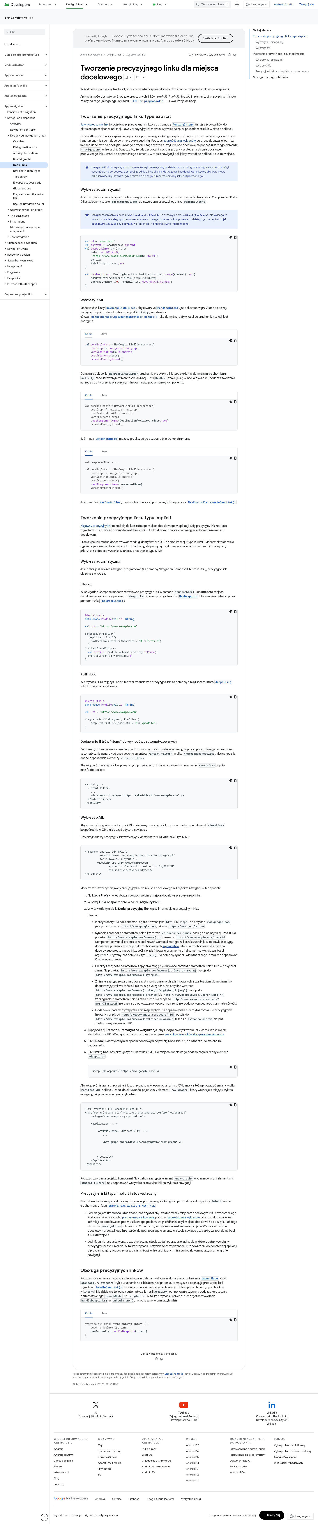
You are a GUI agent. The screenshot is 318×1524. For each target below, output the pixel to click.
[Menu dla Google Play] (143, 4)
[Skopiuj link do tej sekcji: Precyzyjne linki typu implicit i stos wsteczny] (160, 1194)
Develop (103, 4)
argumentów (170, 946)
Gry (100, 1445)
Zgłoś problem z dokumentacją (292, 1451)
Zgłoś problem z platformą (289, 1445)
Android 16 (192, 1451)
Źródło (58, 1466)
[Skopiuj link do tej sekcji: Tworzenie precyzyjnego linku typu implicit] (175, 518)
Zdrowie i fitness (107, 1457)
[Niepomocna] (235, 55)
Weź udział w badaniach (288, 1462)
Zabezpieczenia (63, 1460)
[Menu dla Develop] (114, 4)
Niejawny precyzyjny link (95, 526)
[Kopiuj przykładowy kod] (235, 237)
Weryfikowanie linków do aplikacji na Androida (194, 1034)
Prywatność (105, 1468)
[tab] (89, 333)
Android (58, 1449)
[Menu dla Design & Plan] (88, 4)
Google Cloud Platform (160, 1499)
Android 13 (192, 1468)
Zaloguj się (306, 4)
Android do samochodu (156, 1466)
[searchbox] (24, 32)
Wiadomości (61, 1472)
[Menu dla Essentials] (57, 4)
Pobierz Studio (238, 1466)
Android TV (148, 1472)
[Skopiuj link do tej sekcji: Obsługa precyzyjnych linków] (146, 1271)
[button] (22, 55)
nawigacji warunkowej (192, 171)
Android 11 (192, 1480)
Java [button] (104, 334)
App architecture (18, 18)
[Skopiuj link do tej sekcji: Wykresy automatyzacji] (124, 190)
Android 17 (192, 1445)
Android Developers (91, 54)
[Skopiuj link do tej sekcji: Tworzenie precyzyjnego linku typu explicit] (174, 117)
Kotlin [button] (89, 334)
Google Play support (285, 1457)
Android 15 (192, 1457)
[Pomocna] (229, 55)
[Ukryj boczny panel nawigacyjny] (44, 1517)
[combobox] (212, 4)
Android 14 (192, 1462)
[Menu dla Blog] (167, 4)
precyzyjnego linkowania (138, 1217)
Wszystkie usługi (191, 1499)
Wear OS (147, 1454)
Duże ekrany (149, 1449)
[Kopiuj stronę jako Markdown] (138, 77)
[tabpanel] (159, 351)
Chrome (117, 1499)
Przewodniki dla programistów (247, 1454)
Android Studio (284, 4)
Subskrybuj (272, 1515)
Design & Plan (74, 4)
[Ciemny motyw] (231, 237)
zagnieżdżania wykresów (179, 141)
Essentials (45, 4)
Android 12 (192, 1474)
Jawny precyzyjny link (94, 124)
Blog (159, 4)
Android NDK (237, 1472)
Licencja (76, 1515)
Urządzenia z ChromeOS (156, 1460)
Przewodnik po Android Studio (247, 1449)
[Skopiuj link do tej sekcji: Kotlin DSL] (100, 675)
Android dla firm (63, 1454)
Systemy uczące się (109, 1451)
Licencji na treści (174, 1373)
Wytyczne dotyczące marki (101, 1515)
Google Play (130, 4)
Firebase (134, 1499)
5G (100, 1474)
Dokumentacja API (241, 1460)
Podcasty (59, 1484)
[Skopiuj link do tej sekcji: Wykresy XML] (107, 300)
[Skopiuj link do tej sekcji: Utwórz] (95, 584)
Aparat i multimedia (109, 1462)
